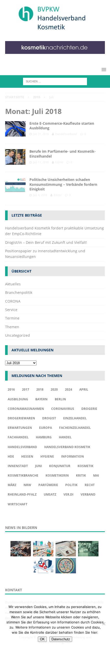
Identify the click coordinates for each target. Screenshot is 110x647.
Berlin (60, 399)
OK (42, 639)
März (12, 485)
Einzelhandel (75, 418)
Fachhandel (18, 437)
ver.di (68, 494)
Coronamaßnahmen (26, 409)
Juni (38, 466)
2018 (39, 389)
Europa (45, 428)
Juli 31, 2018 (41, 134)
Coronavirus (62, 409)
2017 (25, 389)
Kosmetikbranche (23, 475)
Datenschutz (60, 639)
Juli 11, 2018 (41, 162)
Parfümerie (48, 485)
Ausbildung (18, 399)
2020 (54, 389)
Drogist (49, 418)
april (83, 389)
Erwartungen (20, 428)
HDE (11, 456)
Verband (88, 494)
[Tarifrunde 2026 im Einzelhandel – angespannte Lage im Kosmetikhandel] (88, 548)
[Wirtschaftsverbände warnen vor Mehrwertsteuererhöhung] (43, 565)
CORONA (12, 301)
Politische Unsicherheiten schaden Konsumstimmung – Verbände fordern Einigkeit (63, 184)
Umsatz (50, 494)
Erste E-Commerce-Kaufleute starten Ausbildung (61, 125)
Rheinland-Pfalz (22, 494)
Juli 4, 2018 (40, 195)
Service (11, 309)
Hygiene (47, 456)
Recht (90, 485)
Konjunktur (59, 466)
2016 (11, 389)
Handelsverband (66, 134)
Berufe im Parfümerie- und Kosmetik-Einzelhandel (62, 153)
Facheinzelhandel (75, 428)
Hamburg (44, 437)
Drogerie (89, 409)
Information (72, 456)
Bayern (41, 399)
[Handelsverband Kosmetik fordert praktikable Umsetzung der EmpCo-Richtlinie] (20, 548)
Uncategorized (17, 335)
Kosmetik (85, 466)
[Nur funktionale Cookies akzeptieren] (103, 623)
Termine (12, 318)
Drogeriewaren (21, 418)
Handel (65, 437)
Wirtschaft (17, 504)
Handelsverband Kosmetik (67, 447)
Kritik (81, 475)
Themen (12, 326)
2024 (68, 389)
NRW (27, 485)
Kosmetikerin (57, 475)
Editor (59, 162)
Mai (96, 475)
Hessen (27, 456)
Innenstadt (18, 466)
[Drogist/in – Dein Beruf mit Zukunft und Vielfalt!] (43, 548)
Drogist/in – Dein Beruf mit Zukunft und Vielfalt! (46, 242)
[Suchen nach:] (55, 81)
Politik (71, 485)
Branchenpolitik (18, 292)
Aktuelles (13, 284)
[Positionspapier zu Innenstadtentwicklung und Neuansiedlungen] (66, 548)
